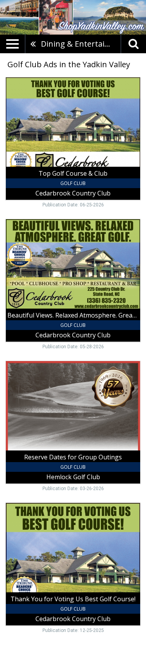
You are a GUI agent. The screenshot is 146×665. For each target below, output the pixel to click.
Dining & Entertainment (81, 43)
